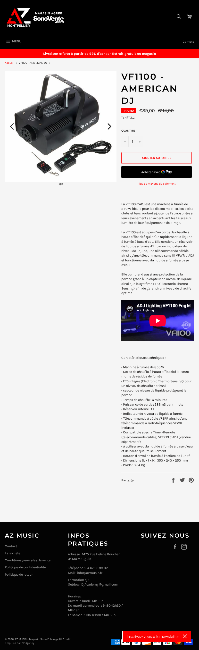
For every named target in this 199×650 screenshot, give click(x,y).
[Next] (109, 126)
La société (12, 553)
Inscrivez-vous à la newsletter (153, 636)
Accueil (9, 62)
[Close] (185, 636)
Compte (188, 41)
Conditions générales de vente (27, 560)
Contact (11, 546)
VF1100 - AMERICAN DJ (33, 62)
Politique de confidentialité (25, 567)
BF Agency (28, 643)
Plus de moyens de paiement (157, 183)
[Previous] (12, 126)
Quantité (128, 130)
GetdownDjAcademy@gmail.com (93, 584)
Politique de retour (19, 574)
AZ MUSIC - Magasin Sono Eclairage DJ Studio (43, 639)
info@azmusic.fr (89, 573)
